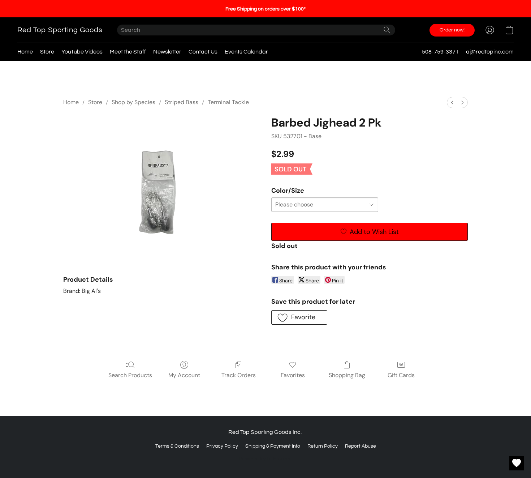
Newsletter (167, 52)
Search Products (130, 375)
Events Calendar (246, 52)
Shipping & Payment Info (272, 446)
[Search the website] (386, 30)
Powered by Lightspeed (265, 458)
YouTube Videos (82, 52)
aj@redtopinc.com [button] (490, 52)
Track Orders (238, 375)
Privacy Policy (222, 446)
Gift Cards (401, 375)
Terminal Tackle (228, 102)
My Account (184, 375)
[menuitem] (452, 102)
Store (47, 52)
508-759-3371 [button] (440, 52)
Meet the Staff (128, 52)
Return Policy (322, 446)
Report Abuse (360, 446)
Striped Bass (181, 102)
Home (25, 52)
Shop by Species (133, 102)
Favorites (293, 375)
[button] (60, 30)
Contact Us (203, 52)
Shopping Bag (347, 375)
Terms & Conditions (177, 446)
